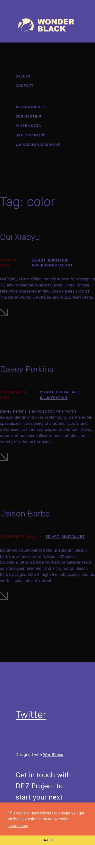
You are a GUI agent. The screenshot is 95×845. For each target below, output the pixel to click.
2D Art (47, 392)
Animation (58, 260)
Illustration (53, 398)
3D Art (39, 260)
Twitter (31, 714)
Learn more (18, 825)
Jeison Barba (25, 513)
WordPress (53, 754)
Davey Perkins (26, 369)
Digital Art (67, 392)
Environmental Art (52, 265)
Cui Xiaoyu (20, 237)
